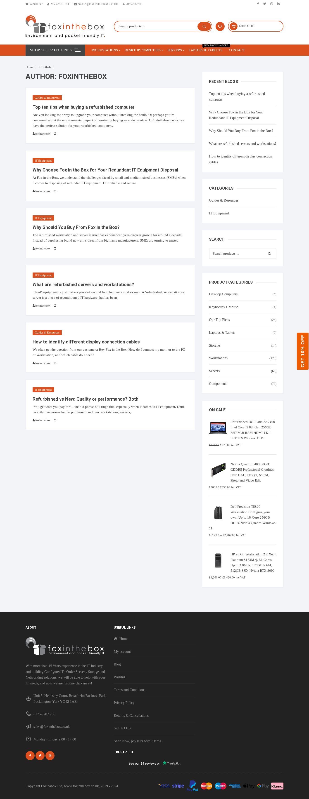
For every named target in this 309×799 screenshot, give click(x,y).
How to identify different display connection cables (86, 342)
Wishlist (36, 4)
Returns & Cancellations (131, 715)
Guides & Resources (47, 97)
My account (60, 4)
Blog (117, 664)
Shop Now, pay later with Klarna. (138, 741)
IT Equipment (43, 160)
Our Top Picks (219, 320)
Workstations (105, 50)
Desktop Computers (143, 50)
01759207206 (133, 4)
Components (218, 383)
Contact (237, 50)
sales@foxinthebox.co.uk (98, 4)
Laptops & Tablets (207, 48)
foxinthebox (42, 133)
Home (123, 639)
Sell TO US (122, 728)
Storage (214, 345)
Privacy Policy (124, 703)
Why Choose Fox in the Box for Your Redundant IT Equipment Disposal (105, 170)
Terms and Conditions (129, 690)
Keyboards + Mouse (223, 307)
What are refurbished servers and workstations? (83, 284)
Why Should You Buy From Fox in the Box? (76, 227)
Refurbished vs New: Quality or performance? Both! (86, 399)
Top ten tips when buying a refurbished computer (84, 107)
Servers (174, 50)
